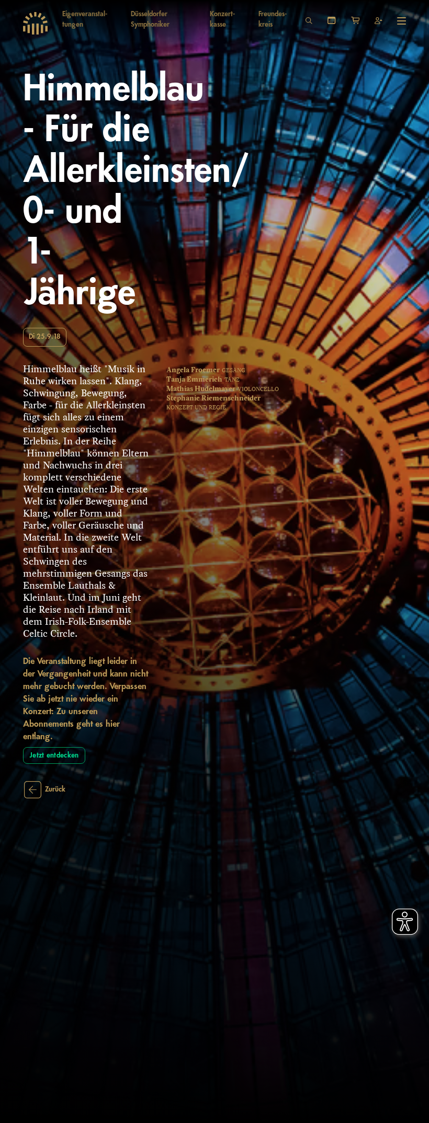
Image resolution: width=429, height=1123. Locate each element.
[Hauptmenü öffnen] (401, 21)
